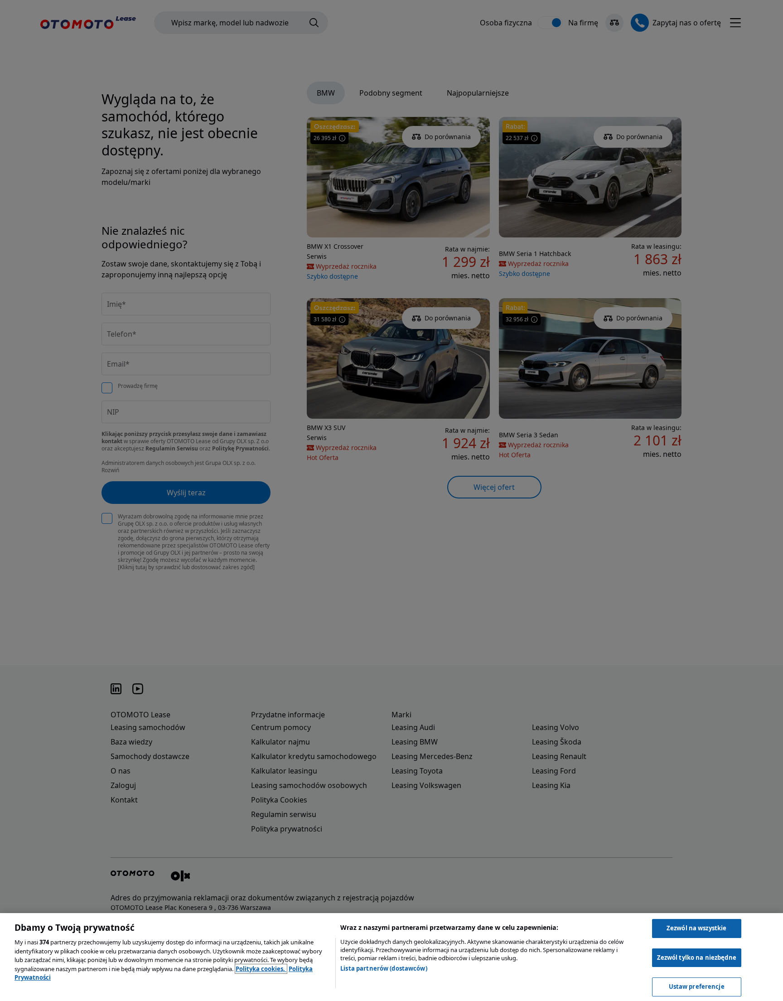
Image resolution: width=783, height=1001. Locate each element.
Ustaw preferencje (697, 986)
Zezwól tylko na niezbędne (696, 957)
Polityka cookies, (261, 969)
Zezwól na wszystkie (696, 928)
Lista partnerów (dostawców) (383, 968)
